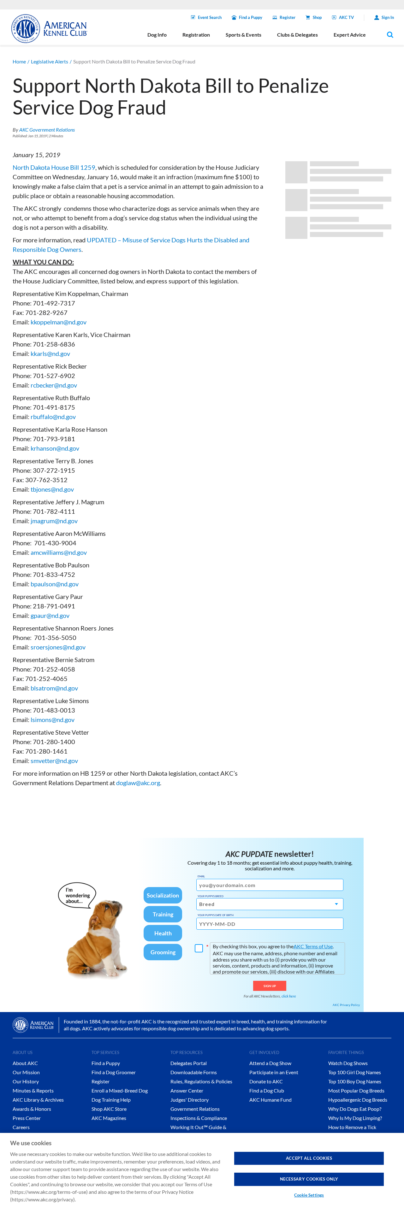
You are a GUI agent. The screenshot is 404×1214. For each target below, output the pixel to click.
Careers (21, 1127)
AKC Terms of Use (313, 946)
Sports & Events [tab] (243, 35)
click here (289, 996)
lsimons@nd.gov (52, 719)
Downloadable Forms (193, 1072)
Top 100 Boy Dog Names (354, 1081)
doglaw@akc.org (138, 782)
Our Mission (26, 1072)
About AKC (25, 1063)
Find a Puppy (250, 17)
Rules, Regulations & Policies (201, 1081)
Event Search (210, 17)
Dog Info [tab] (157, 35)
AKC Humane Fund (270, 1100)
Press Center (27, 1118)
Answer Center (186, 1090)
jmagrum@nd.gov (54, 520)
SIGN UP (270, 986)
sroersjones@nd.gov (58, 647)
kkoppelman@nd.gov (58, 322)
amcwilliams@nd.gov (59, 552)
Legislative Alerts (49, 61)
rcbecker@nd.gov (54, 385)
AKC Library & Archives (38, 1100)
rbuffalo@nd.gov (53, 416)
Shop (317, 17)
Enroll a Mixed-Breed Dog (120, 1090)
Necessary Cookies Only (309, 1178)
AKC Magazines (109, 1118)
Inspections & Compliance (198, 1118)
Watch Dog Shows (348, 1063)
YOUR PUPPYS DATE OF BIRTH (216, 915)
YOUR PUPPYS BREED (210, 896)
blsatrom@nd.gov (54, 688)
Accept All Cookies (309, 1158)
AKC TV (346, 17)
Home (19, 61)
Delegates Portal (188, 1063)
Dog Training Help (111, 1100)
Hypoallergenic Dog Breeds (357, 1100)
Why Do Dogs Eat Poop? (354, 1109)
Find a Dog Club (266, 1090)
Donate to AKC (266, 1081)
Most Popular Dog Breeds (356, 1090)
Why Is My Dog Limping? (355, 1118)
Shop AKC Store (109, 1109)
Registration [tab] (196, 35)
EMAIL (201, 876)
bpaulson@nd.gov (55, 584)
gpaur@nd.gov (50, 615)
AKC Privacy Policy (346, 1005)
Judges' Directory (189, 1100)
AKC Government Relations (47, 130)
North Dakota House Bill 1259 (54, 167)
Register (287, 17)
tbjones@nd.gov (52, 489)
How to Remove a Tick (352, 1127)
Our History (26, 1081)
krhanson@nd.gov (55, 448)
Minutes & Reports (33, 1090)
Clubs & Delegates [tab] (297, 35)
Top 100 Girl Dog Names (354, 1072)
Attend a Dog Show (270, 1063)
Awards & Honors (32, 1109)
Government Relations (195, 1109)
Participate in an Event (273, 1072)
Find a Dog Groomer (114, 1072)
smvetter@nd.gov (54, 760)
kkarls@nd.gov (50, 353)
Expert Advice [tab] (350, 35)
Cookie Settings (309, 1195)
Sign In (388, 17)
